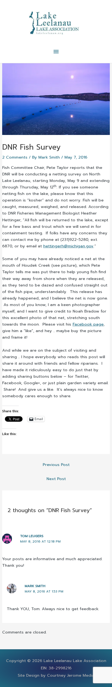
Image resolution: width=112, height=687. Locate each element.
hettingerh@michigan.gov (68, 246)
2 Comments (14, 157)
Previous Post (56, 465)
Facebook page (88, 324)
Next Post (56, 479)
